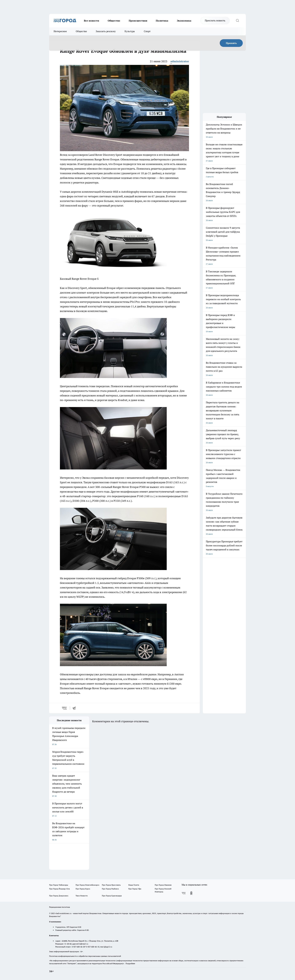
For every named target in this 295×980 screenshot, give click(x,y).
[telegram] (75, 708)
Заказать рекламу (106, 31)
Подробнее (130, 963)
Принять (231, 43)
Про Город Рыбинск (110, 889)
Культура (130, 31)
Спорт (147, 31)
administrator (179, 61)
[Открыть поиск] (237, 21)
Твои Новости (82, 896)
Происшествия (138, 20)
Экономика (184, 20)
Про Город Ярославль (111, 885)
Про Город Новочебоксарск (87, 885)
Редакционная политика (59, 907)
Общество (114, 20)
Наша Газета (133, 885)
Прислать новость (215, 20)
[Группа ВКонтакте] (183, 893)
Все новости (91, 20)
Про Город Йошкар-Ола (59, 889)
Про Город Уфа (134, 889)
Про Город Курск (83, 889)
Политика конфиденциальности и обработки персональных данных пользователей (85, 956)
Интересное (60, 31)
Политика (162, 20)
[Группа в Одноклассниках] (191, 893)
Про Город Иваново (163, 885)
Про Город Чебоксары (58, 885)
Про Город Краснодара (112, 896)
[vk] (64, 708)
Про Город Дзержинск (58, 896)
